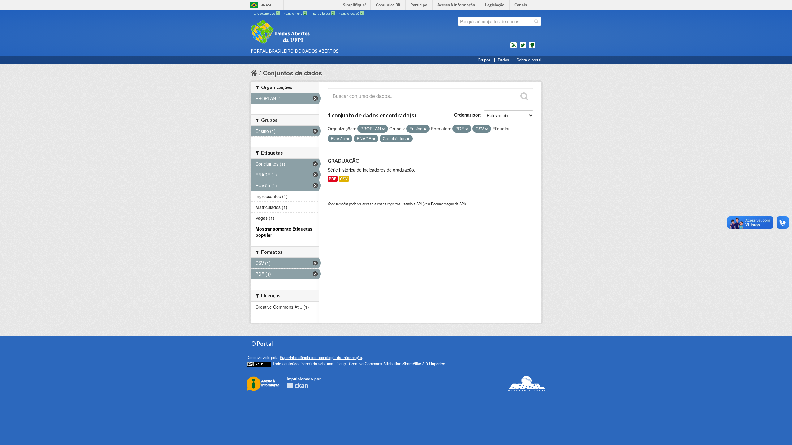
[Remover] (383, 128)
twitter (523, 47)
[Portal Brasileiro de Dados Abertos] (317, 32)
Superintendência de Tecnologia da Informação (321, 357)
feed (513, 47)
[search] (536, 21)
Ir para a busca (322, 13)
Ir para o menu (294, 13)
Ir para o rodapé (350, 13)
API (419, 203)
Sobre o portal (528, 60)
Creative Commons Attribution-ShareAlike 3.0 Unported (397, 364)
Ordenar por (467, 115)
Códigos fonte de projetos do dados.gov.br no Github (532, 47)
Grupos (484, 60)
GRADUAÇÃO (344, 160)
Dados (503, 60)
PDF (332, 178)
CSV (344, 178)
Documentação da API (448, 203)
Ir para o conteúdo (264, 13)
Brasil (266, 5)
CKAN (297, 385)
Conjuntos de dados (292, 72)
